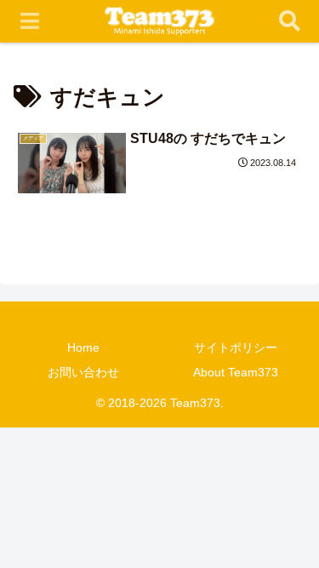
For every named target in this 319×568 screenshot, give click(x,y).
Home (83, 347)
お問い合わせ (83, 372)
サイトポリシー (235, 347)
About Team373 (235, 372)
